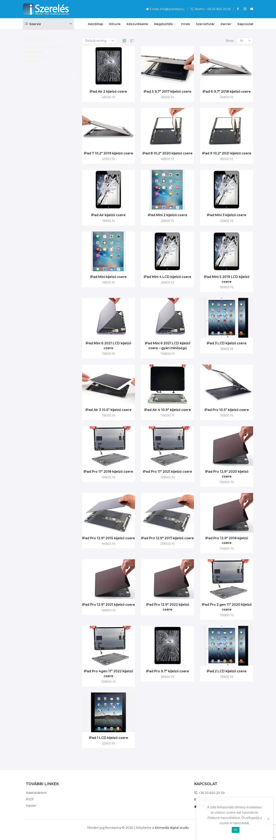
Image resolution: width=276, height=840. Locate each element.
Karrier (226, 24)
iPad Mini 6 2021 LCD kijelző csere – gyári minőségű (167, 345)
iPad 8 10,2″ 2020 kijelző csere (167, 153)
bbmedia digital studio (172, 828)
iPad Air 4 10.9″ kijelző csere (167, 410)
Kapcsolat (245, 24)
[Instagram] (244, 9)
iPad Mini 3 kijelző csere (226, 215)
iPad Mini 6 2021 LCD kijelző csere (108, 345)
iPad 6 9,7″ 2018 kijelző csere (227, 91)
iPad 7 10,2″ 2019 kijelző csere (108, 153)
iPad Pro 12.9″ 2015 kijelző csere (108, 538)
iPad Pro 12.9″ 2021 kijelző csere (108, 604)
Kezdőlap (95, 24)
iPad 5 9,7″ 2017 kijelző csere (167, 91)
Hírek (185, 24)
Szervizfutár (205, 24)
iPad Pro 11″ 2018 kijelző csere (108, 471)
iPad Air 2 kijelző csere (108, 91)
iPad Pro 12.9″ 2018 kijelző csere (226, 540)
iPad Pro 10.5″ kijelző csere (226, 410)
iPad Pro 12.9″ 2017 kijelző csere (167, 538)
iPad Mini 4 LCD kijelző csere (167, 277)
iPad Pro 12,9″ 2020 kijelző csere (226, 474)
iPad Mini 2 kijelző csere (167, 215)
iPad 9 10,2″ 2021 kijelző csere (226, 153)
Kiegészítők (163, 24)
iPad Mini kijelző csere (108, 277)
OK (236, 829)
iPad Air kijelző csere (108, 215)
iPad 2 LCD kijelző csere (227, 671)
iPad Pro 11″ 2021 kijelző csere (167, 471)
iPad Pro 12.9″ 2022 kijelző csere (167, 607)
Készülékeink (137, 24)
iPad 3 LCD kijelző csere (227, 343)
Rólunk (115, 24)
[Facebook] (238, 9)
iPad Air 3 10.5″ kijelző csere (108, 410)
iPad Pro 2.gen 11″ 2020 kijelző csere (227, 607)
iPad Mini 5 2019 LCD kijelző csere (226, 279)
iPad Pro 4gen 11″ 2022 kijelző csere (108, 673)
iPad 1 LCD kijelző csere (108, 738)
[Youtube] (251, 9)
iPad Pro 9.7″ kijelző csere (167, 671)
